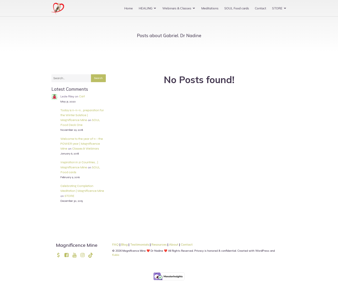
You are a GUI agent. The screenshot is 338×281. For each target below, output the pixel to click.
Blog (124, 244)
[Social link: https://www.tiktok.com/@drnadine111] (92, 255)
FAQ (115, 244)
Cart (82, 96)
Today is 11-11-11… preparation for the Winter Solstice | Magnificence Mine (82, 115)
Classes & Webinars (85, 148)
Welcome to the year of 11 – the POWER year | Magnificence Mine (81, 143)
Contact (260, 8)
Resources (159, 244)
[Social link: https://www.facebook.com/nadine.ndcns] (68, 255)
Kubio (115, 255)
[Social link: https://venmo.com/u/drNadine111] (60, 255)
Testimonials (139, 244)
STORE (69, 196)
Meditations (209, 8)
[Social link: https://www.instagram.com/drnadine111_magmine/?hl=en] (84, 255)
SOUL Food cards (236, 8)
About (174, 244)
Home (128, 8)
